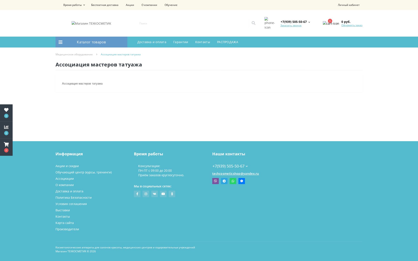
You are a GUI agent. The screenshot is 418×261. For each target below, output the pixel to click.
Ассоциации (65, 178)
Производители (67, 229)
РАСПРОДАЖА (227, 42)
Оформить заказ (351, 25)
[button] (72, 5)
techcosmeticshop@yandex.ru (235, 173)
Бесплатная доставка (104, 5)
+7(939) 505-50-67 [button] (228, 166)
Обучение (171, 5)
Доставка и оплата (151, 42)
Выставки (63, 210)
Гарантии (180, 42)
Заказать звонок (291, 25)
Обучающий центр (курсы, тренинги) (84, 172)
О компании (149, 5)
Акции (130, 5)
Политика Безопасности (74, 197)
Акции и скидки (67, 166)
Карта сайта (65, 223)
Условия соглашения (71, 204)
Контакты (202, 42)
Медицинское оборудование (74, 54)
